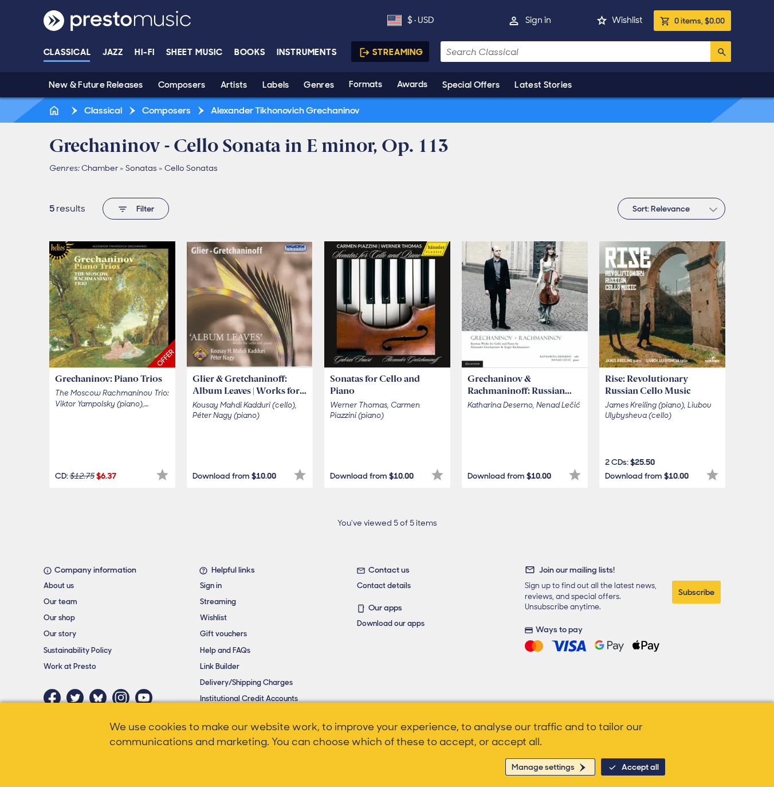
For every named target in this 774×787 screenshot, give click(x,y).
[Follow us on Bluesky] (100, 697)
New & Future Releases (96, 85)
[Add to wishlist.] (162, 475)
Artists (234, 85)
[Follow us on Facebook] (55, 697)
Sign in (538, 20)
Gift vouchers (223, 634)
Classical (67, 52)
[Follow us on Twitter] (77, 697)
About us (59, 585)
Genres (319, 85)
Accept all (640, 767)
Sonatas (141, 168)
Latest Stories (543, 85)
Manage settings (543, 767)
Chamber (99, 168)
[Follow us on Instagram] (123, 697)
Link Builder (219, 666)
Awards (412, 84)
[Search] (720, 51)
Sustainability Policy (78, 650)
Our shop (59, 617)
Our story (60, 634)
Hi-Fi (145, 52)
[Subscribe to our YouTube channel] (146, 697)
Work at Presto (70, 666)
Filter (145, 208)
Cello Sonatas (191, 168)
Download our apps (391, 623)
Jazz (113, 52)
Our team (60, 601)
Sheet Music (194, 52)
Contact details (384, 585)
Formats (365, 84)
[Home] (55, 110)
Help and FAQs (225, 650)
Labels (275, 85)
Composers (182, 85)
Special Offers (471, 85)
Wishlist (627, 20)
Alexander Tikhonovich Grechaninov (284, 110)
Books (250, 52)
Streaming (397, 52)
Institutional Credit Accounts (249, 698)
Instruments (307, 52)
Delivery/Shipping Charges (246, 682)
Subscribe (696, 592)
